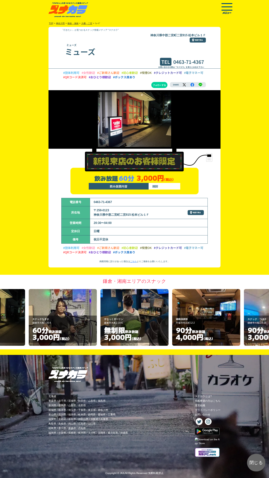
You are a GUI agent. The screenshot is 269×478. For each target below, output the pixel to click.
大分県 (92, 432)
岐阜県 (82, 414)
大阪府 (94, 419)
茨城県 (52, 409)
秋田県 (82, 400)
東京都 (92, 409)
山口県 (92, 423)
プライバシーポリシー (208, 409)
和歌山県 (83, 419)
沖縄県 (124, 432)
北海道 (52, 396)
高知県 (82, 428)
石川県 (62, 414)
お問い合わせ (202, 414)
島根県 (62, 423)
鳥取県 (52, 423)
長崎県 (72, 432)
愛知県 (102, 414)
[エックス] (184, 85)
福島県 (102, 400)
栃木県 (62, 409)
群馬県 (62, 405)
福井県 (72, 414)
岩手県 (62, 400)
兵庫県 (104, 419)
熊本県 (82, 432)
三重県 (111, 414)
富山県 (52, 414)
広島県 (82, 423)
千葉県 (82, 409)
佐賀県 (62, 432)
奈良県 (72, 419)
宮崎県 (102, 432)
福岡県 (52, 432)
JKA (122, 473)
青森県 (52, 400)
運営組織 (200, 405)
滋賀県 (52, 419)
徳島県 (52, 428)
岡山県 (72, 423)
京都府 (62, 419)
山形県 (92, 400)
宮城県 (72, 400)
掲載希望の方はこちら (208, 400)
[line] (200, 85)
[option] (63, 317)
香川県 (62, 428)
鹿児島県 (113, 432)
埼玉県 (72, 409)
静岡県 (92, 414)
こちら (133, 261)
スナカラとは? (203, 396)
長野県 (82, 405)
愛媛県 (72, 428)
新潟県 (52, 405)
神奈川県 (103, 409)
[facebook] (192, 85)
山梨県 (72, 405)
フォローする (159, 85)
